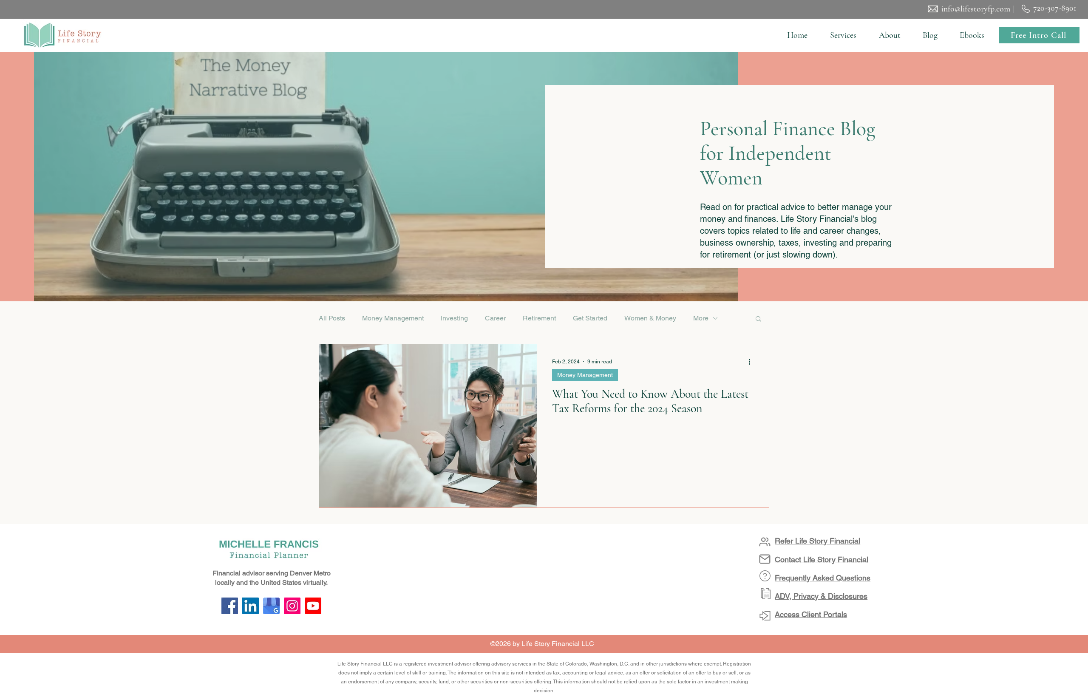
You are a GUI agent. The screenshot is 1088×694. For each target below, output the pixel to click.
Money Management (393, 318)
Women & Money (650, 318)
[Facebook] (229, 606)
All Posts (332, 318)
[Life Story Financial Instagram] (292, 606)
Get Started (590, 318)
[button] (843, 35)
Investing (454, 318)
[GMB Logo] (271, 606)
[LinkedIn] (250, 606)
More (700, 318)
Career (495, 318)
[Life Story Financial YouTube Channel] (313, 606)
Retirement (539, 318)
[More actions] (752, 362)
